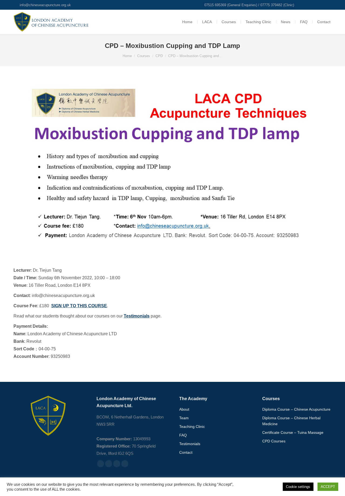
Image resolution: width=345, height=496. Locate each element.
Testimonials (137, 316)
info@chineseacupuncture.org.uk (45, 5)
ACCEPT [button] (328, 487)
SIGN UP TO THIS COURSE (79, 305)
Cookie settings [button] (298, 487)
